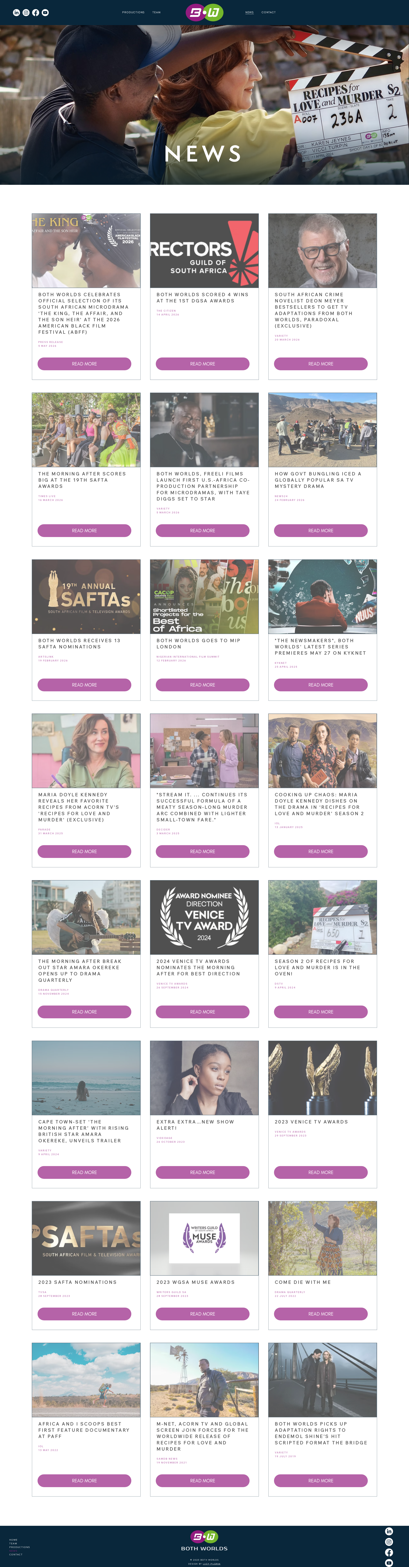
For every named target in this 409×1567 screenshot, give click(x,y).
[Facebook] (35, 12)
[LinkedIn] (16, 12)
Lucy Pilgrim (211, 1564)
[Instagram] (26, 12)
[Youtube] (45, 12)
